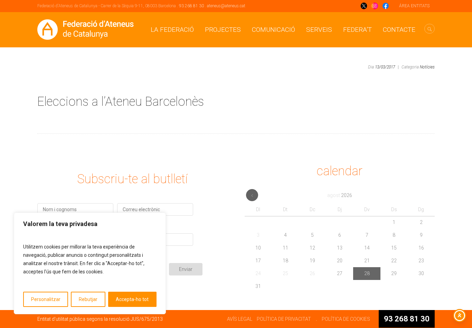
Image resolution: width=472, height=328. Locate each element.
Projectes (223, 30)
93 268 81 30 (191, 5)
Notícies (427, 67)
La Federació (172, 30)
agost (339, 195)
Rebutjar (88, 299)
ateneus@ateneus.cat (226, 5)
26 (312, 273)
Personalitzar (45, 299)
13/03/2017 (385, 67)
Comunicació (273, 30)
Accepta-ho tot (132, 299)
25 (285, 273)
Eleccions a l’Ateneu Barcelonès (120, 101)
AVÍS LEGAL (239, 319)
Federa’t (357, 30)
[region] (90, 263)
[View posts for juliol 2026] (252, 195)
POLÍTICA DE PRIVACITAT (284, 319)
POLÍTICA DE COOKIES (346, 319)
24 (258, 273)
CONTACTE (399, 30)
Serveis (319, 30)
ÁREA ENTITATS (414, 5)
